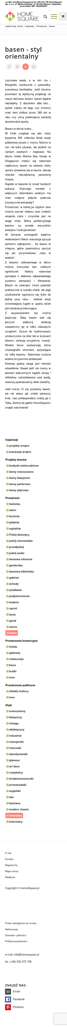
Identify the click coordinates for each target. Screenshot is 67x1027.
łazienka (14, 504)
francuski (15, 748)
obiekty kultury (18, 691)
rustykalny (16, 772)
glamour (14, 760)
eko (11, 797)
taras (12, 614)
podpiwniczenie (19, 596)
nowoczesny (17, 711)
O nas (8, 853)
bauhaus (14, 803)
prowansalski (17, 785)
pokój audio (16, 553)
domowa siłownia (20, 559)
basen (13, 633)
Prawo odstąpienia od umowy (20, 923)
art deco (14, 766)
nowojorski (16, 742)
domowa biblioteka (21, 571)
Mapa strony (11, 871)
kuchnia (14, 516)
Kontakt (9, 859)
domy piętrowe (18, 490)
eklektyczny (16, 729)
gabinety (14, 653)
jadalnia (14, 522)
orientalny (15, 815)
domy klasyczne (19, 478)
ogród (13, 608)
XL (34, 67)
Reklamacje (11, 929)
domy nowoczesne (21, 472)
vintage (14, 723)
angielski (15, 791)
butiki (12, 671)
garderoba (16, 565)
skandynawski (18, 754)
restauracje (16, 659)
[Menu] (52, 16)
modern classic (19, 809)
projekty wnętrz (19, 446)
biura (12, 665)
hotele (13, 647)
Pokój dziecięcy (19, 534)
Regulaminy (11, 865)
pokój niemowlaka (21, 541)
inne (12, 677)
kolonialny (16, 821)
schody (14, 584)
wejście (14, 602)
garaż (12, 620)
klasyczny (15, 717)
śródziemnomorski (21, 778)
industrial (15, 735)
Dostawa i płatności (15, 935)
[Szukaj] (43, 16)
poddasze (15, 590)
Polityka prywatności (16, 941)
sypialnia (15, 528)
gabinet (14, 577)
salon (12, 510)
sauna (13, 627)
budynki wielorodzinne (24, 465)
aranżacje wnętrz (20, 452)
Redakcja (10, 877)
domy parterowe (19, 484)
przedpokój (16, 547)
